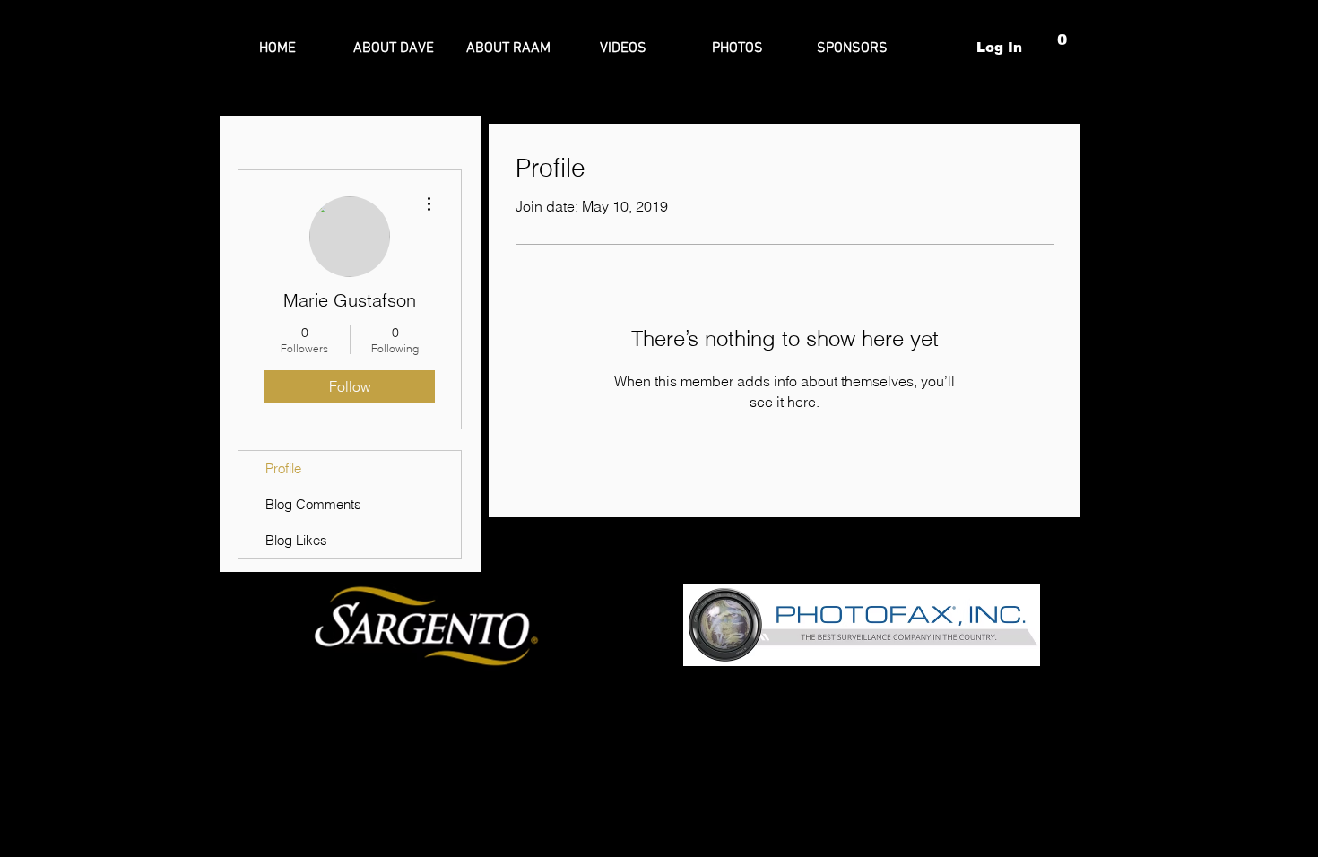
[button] (1063, 47)
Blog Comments (313, 504)
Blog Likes (296, 540)
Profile (283, 468)
